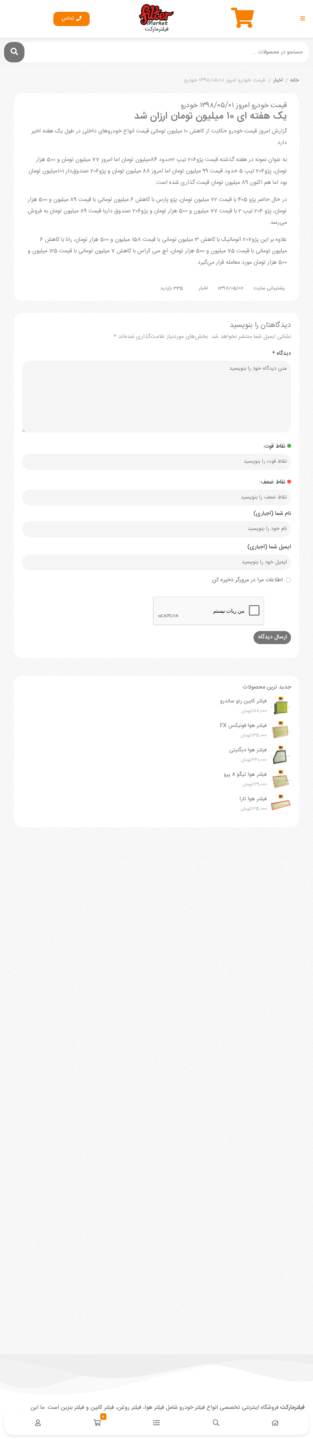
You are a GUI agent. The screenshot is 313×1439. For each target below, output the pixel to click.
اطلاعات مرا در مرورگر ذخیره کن (247, 580)
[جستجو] (14, 52)
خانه (294, 81)
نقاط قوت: (273, 446)
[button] (71, 19)
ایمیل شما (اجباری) (269, 547)
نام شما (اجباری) (272, 514)
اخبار (278, 81)
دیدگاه (281, 353)
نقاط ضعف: (272, 482)
